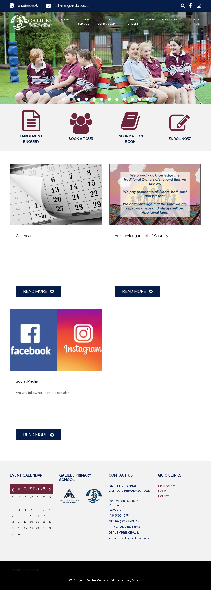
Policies (164, 496)
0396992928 (28, 6)
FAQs (162, 491)
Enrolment (170, 19)
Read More (35, 291)
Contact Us (193, 21)
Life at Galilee (133, 21)
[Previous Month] (12, 489)
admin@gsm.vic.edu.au (72, 6)
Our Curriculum (106, 21)
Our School (83, 21)
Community (150, 19)
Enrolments (167, 486)
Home (65, 19)
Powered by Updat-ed (25, 569)
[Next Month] (50, 488)
